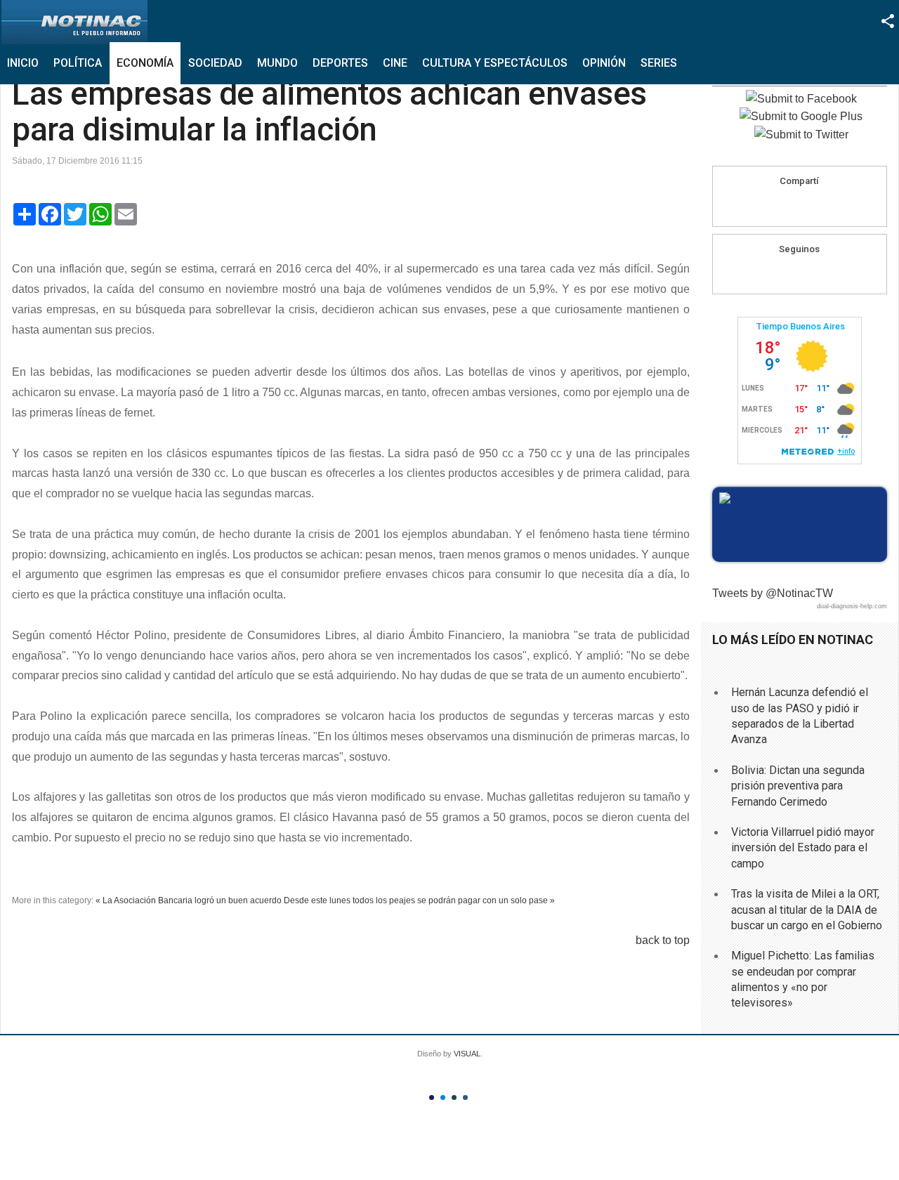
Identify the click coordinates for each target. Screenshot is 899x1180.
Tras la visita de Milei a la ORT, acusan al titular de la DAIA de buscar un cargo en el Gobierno (806, 909)
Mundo (277, 63)
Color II (442, 1097)
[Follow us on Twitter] (812, 273)
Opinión (604, 63)
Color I (431, 1097)
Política (77, 63)
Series (659, 63)
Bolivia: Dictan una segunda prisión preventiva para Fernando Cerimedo (798, 785)
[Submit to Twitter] (801, 134)
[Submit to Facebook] (801, 99)
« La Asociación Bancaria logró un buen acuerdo (189, 900)
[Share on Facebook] (772, 206)
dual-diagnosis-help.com (852, 606)
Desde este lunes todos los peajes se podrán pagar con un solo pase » (419, 900)
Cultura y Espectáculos (494, 63)
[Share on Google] (799, 206)
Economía (145, 63)
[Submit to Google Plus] (801, 116)
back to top (663, 940)
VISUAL (467, 1053)
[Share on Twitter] (826, 206)
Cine (395, 63)
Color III (454, 1097)
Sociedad (215, 63)
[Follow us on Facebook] (786, 273)
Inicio (23, 63)
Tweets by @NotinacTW (772, 593)
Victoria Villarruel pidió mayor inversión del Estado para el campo (802, 847)
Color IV (465, 1097)
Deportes (340, 63)
